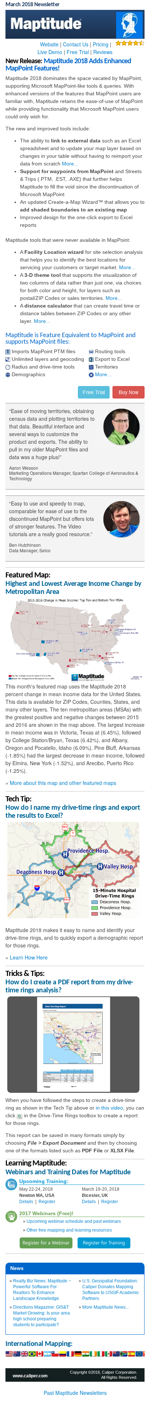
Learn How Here (29, 957)
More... (70, 164)
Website (49, 44)
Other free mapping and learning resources (69, 1230)
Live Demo (50, 52)
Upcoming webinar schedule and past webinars (74, 1221)
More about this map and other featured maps (63, 782)
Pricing (100, 44)
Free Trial (78, 52)
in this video (109, 1108)
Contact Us (75, 44)
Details (26, 1201)
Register (47, 1201)
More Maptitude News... (105, 1307)
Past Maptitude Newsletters (75, 1392)
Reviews (102, 52)
